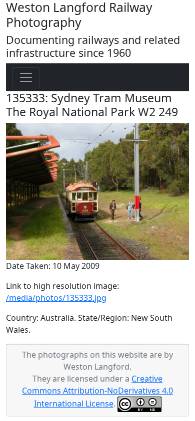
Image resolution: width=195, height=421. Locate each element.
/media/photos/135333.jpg (56, 297)
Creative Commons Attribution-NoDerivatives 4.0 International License (97, 391)
